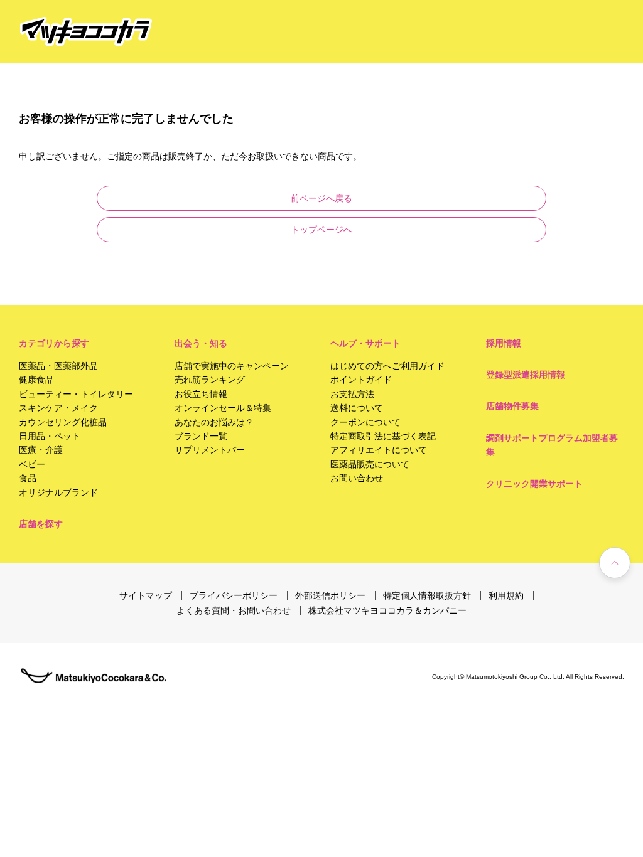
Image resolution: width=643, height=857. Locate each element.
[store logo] (86, 31)
